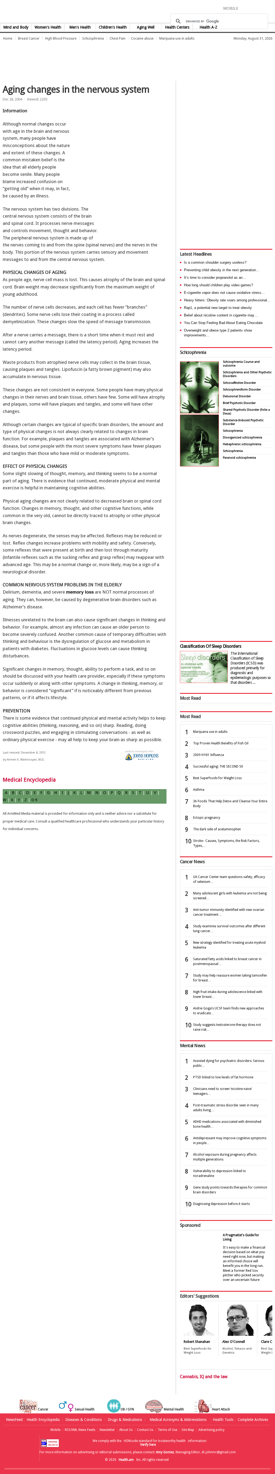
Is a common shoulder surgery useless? (215, 262)
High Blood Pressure (61, 38)
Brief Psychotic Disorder (239, 403)
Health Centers (177, 27)
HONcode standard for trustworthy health (155, 1441)
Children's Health (113, 27)
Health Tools (223, 1419)
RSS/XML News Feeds (80, 1430)
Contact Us (145, 1430)
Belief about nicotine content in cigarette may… (221, 315)
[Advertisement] (98, 58)
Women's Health (48, 27)
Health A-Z (208, 27)
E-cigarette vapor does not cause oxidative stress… (224, 293)
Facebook (245, 8)
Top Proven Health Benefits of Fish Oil (220, 743)
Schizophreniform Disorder (242, 389)
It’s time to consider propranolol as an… (215, 278)
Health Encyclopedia (43, 1419)
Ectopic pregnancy (206, 818)
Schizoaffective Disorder (239, 383)
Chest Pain (117, 38)
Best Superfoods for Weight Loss (217, 778)
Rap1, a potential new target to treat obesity (218, 308)
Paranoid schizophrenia (239, 457)
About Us (126, 1430)
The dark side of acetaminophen (217, 829)
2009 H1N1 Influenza (208, 755)
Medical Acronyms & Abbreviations (178, 1419)
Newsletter (107, 1430)
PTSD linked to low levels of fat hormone (223, 1077)
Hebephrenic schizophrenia (242, 444)
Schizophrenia (93, 38)
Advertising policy (211, 1430)
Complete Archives (253, 1419)
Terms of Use (167, 1430)
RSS (271, 8)
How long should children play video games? (218, 285)
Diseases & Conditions (83, 1419)
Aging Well (145, 27)
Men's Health (80, 27)
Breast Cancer (28, 38)
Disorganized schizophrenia (242, 437)
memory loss (80, 592)
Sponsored (190, 1225)
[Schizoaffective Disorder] (199, 465)
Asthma (198, 790)
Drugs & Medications (125, 1419)
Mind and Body (15, 27)
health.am (137, 12)
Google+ (263, 8)
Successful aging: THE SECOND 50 (218, 766)
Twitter (253, 8)
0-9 (34, 799)
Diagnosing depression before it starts (221, 1204)
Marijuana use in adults (176, 38)
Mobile (55, 1430)
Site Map (188, 1430)
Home (7, 38)
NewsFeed (14, 1419)
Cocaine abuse (142, 38)
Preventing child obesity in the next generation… (221, 270)
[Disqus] (87, 922)
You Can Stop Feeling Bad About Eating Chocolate (223, 323)
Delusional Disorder (237, 396)
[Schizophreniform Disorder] (199, 411)
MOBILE (230, 8)
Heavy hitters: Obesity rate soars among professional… (227, 300)
